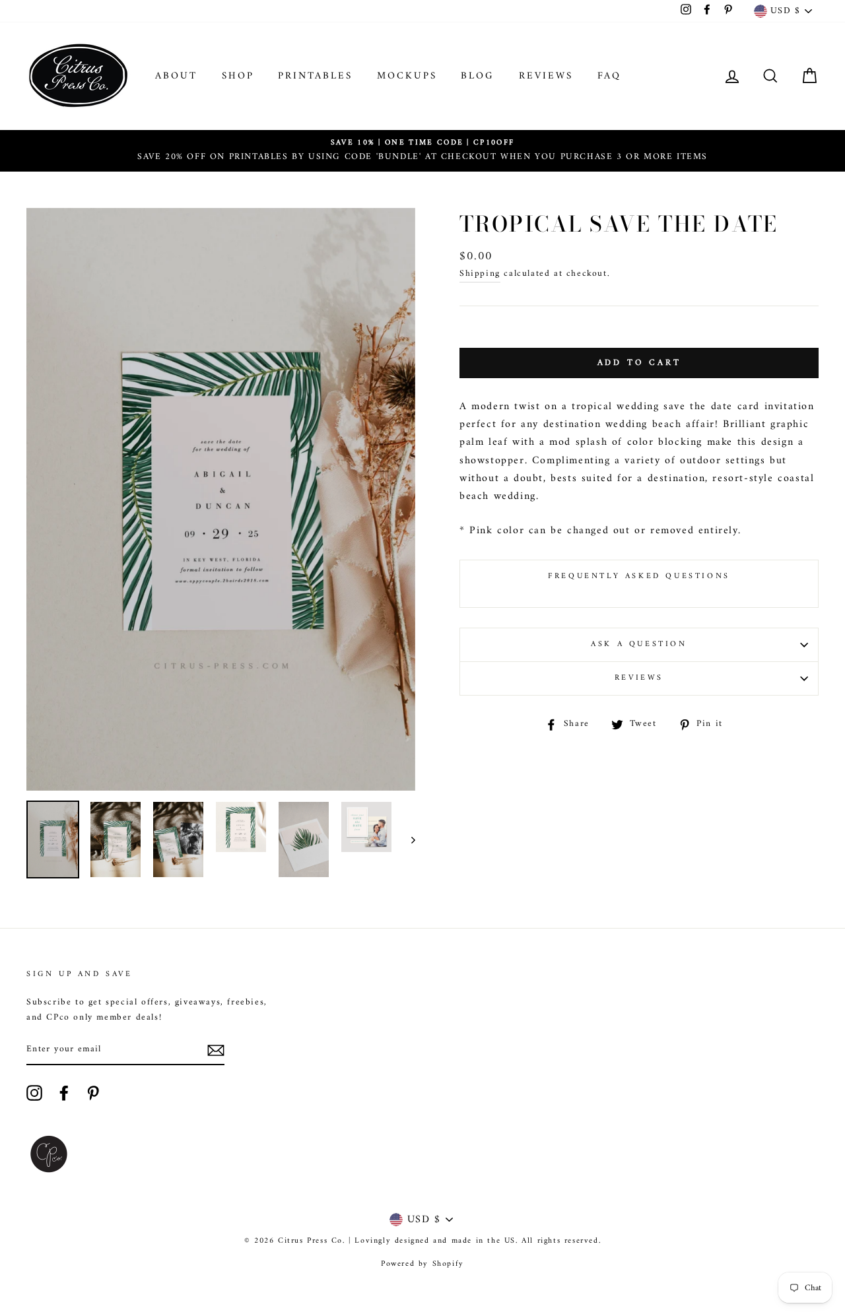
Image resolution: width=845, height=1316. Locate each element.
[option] (422, 151)
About (176, 76)
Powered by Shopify (422, 1264)
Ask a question (639, 644)
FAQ (609, 76)
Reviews (546, 76)
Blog (477, 76)
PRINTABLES (315, 76)
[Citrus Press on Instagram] (34, 1093)
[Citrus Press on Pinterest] (93, 1093)
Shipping (479, 274)
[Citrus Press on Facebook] (64, 1093)
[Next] (407, 839)
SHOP (238, 76)
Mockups (407, 76)
